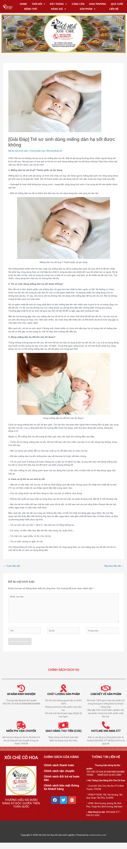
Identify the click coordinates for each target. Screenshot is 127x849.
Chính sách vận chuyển (59, 771)
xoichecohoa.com (97, 835)
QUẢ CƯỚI (117, 4)
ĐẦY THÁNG (57, 4)
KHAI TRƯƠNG (97, 4)
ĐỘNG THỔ (30, 9)
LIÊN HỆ (113, 9)
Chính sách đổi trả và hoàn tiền (61, 778)
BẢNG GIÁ (57, 9)
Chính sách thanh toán (59, 765)
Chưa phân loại (37, 151)
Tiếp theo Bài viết (114, 566)
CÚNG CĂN (78, 4)
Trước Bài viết (11, 566)
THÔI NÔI (37, 4)
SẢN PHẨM (86, 9)
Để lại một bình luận (18, 151)
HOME (23, 4)
